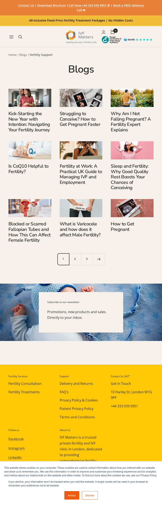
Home (12, 55)
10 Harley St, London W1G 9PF (131, 395)
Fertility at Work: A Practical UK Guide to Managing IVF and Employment (81, 174)
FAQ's (64, 392)
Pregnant (77, 124)
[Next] (99, 259)
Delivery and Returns (76, 383)
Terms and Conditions (77, 417)
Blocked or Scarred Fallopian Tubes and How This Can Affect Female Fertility (29, 232)
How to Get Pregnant (122, 227)
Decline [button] (89, 495)
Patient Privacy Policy (76, 408)
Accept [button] (72, 495)
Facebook (16, 439)
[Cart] (113, 32)
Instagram (16, 448)
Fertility (118, 124)
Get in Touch (121, 383)
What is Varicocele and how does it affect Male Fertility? (80, 229)
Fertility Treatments (24, 392)
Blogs (23, 55)
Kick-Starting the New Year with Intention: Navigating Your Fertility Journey (29, 121)
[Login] (103, 32)
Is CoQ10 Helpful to (28, 166)
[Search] (20, 37)
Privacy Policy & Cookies (79, 400)
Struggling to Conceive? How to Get (77, 119)
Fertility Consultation (25, 383)
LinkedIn (15, 457)
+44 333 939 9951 (124, 406)
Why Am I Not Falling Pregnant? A (131, 116)
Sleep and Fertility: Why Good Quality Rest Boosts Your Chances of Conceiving (129, 177)
